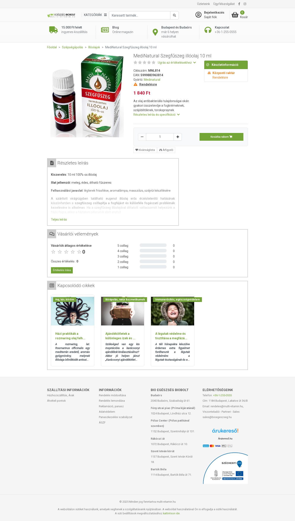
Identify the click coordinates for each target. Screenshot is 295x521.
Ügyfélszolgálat (224, 4)
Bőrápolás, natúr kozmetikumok (125, 299)
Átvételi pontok (56, 400)
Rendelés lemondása (112, 400)
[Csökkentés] (142, 137)
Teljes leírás (59, 219)
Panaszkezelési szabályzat (115, 417)
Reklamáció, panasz (111, 406)
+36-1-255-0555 (222, 395)
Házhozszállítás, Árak (60, 395)
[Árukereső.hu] (225, 432)
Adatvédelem (107, 411)
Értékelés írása (62, 270)
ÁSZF (102, 422)
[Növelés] (178, 137)
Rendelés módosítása (112, 395)
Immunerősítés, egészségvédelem (177, 299)
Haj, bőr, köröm (64, 299)
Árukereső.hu (225, 438)
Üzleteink (203, 4)
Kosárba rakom (220, 136)
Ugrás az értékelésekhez (175, 62)
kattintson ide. (171, 513)
